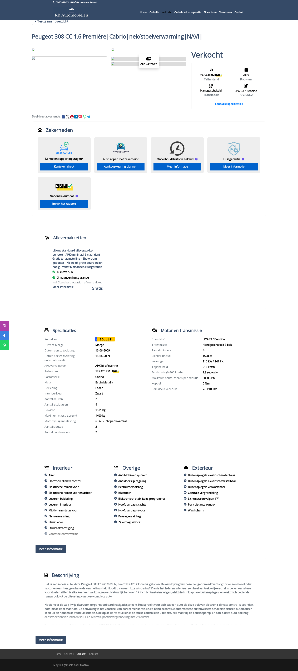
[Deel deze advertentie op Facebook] (64, 116)
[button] (229, 104)
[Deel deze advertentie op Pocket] (80, 116)
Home (143, 12)
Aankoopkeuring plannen (120, 166)
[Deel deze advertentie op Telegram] (88, 116)
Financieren (210, 12)
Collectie (154, 12)
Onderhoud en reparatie (187, 12)
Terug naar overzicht (52, 21)
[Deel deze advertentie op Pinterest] (72, 116)
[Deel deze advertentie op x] (67, 116)
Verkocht (167, 12)
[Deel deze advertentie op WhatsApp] (85, 116)
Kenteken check (64, 166)
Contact (239, 12)
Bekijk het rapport (64, 204)
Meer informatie (177, 166)
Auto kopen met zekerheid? (120, 159)
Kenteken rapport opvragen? (64, 159)
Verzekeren (225, 12)
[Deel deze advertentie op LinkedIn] (76, 116)
